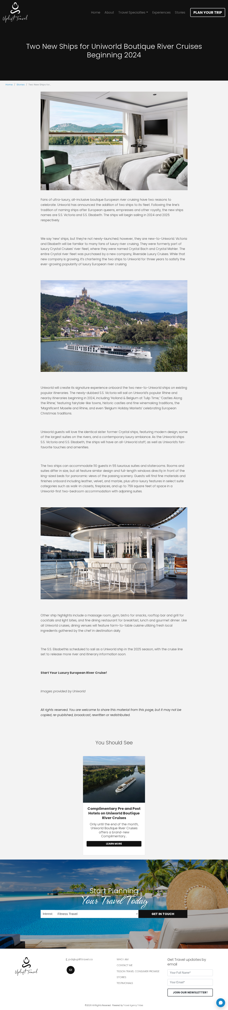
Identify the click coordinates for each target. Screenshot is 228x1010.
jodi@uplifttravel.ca (80, 959)
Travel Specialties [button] (131, 12)
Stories (180, 12)
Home (95, 12)
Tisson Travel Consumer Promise (138, 971)
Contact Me (125, 965)
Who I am (122, 959)
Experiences (161, 12)
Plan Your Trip (207, 12)
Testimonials (125, 983)
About (109, 12)
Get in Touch (163, 914)
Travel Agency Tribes (133, 1005)
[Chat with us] (220, 1002)
